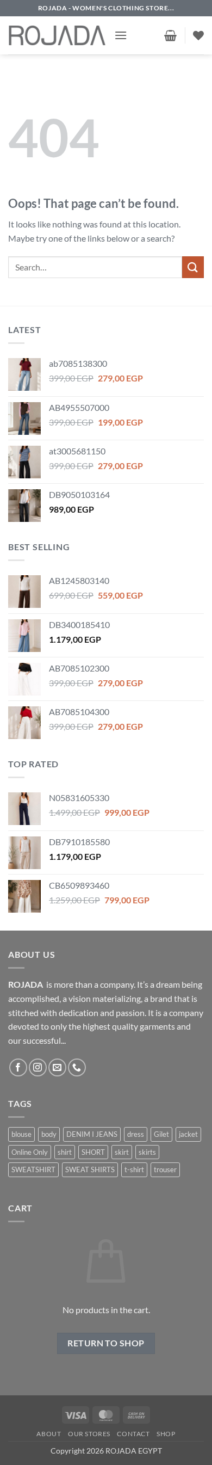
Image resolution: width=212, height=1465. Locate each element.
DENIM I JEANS (91, 1134)
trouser (165, 1169)
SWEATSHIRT (33, 1169)
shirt (65, 1152)
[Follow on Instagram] (38, 1067)
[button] (120, 35)
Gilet (161, 1134)
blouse (21, 1134)
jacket (188, 1134)
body (49, 1134)
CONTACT (133, 1434)
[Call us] (77, 1067)
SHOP (166, 1434)
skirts (147, 1152)
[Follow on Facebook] (18, 1067)
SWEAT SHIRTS (90, 1169)
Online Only (29, 1152)
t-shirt (134, 1169)
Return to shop (106, 1343)
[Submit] (193, 267)
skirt (122, 1152)
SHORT (93, 1152)
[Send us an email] (57, 1067)
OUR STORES (89, 1434)
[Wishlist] (198, 35)
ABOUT (48, 1434)
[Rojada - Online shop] (57, 35)
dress (135, 1134)
